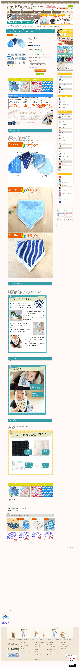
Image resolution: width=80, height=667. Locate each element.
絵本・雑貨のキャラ (65, 190)
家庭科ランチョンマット (66, 101)
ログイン (34, 639)
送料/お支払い (23, 642)
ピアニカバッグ (64, 127)
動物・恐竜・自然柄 (52, 646)
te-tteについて (59, 639)
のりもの (63, 179)
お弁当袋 (63, 140)
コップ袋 (63, 143)
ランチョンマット (38, 654)
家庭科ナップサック (65, 99)
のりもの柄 (50, 651)
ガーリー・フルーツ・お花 (66, 193)
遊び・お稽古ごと (65, 199)
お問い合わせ (40, 74)
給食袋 (63, 137)
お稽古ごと (50, 654)
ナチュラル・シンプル (66, 177)
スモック (63, 153)
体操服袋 (63, 134)
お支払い (51, 639)
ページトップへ (71, 547)
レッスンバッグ (64, 121)
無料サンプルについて (65, 648)
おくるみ (63, 86)
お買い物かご (23, 648)
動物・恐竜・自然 (65, 182)
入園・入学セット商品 (66, 116)
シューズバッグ (64, 124)
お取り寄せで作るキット (66, 201)
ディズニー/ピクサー (65, 188)
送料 (42, 639)
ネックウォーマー (65, 156)
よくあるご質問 (11, 639)
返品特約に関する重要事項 (33, 67)
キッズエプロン (38, 656)
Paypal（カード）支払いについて (26, 646)
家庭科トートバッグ (65, 104)
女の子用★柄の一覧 (64, 642)
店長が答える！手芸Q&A (25, 651)
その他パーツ (64, 169)
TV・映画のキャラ (65, 185)
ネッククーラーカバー (66, 159)
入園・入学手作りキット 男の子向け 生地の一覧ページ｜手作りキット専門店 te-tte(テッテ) (66, 646)
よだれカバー (64, 91)
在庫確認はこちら (32, 47)
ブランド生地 (64, 196)
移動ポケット (64, 164)
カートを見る (27, 639)
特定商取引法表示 (68, 639)
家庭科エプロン (64, 107)
